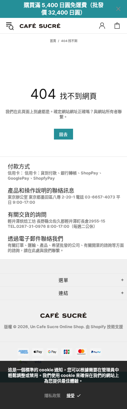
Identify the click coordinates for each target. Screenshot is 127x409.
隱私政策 (52, 395)
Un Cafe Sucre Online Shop (40, 25)
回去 (63, 134)
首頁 (53, 41)
